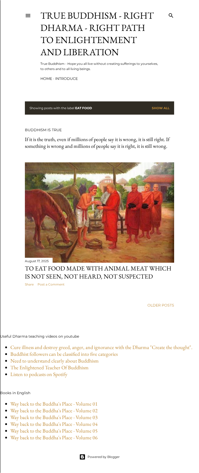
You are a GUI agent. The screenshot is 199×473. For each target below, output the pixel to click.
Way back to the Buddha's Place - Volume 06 (54, 437)
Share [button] (29, 284)
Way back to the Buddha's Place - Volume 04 (54, 424)
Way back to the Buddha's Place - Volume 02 (54, 410)
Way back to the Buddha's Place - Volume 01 (54, 403)
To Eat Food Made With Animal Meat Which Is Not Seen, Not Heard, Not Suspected (98, 272)
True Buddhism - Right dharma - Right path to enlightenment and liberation (97, 33)
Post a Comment (51, 284)
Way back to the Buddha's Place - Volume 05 (54, 430)
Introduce (66, 78)
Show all (160, 108)
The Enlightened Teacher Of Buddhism (49, 367)
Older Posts (160, 305)
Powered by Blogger (104, 457)
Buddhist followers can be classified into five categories (64, 354)
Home (46, 78)
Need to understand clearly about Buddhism (54, 360)
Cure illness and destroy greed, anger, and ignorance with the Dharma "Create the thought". (101, 347)
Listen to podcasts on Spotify (38, 374)
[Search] (171, 14)
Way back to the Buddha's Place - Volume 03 (54, 417)
